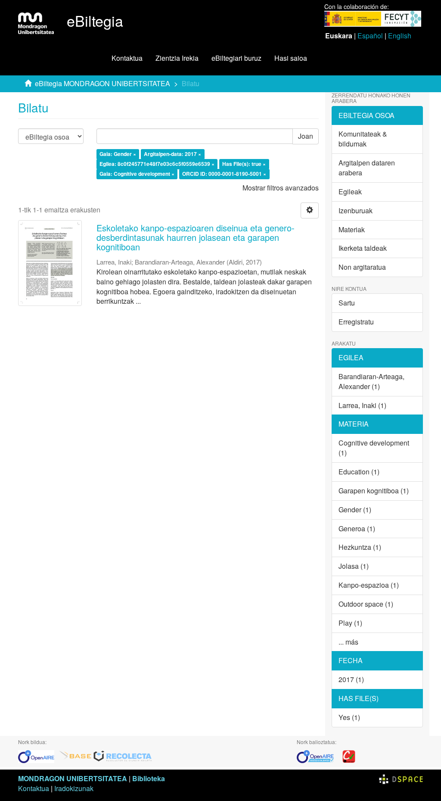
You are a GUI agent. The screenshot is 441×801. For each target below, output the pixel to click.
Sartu (347, 303)
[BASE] (75, 755)
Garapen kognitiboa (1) (374, 491)
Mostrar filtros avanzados (280, 188)
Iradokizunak (73, 788)
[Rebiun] (348, 755)
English (399, 36)
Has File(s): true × (244, 164)
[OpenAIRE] (38, 755)
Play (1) (350, 623)
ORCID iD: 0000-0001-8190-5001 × (224, 174)
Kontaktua (127, 58)
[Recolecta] (122, 755)
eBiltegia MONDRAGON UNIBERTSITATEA (102, 83)
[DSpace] (401, 778)
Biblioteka (148, 778)
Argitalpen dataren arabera (367, 168)
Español (370, 36)
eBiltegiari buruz (236, 58)
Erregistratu (356, 322)
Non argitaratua (362, 267)
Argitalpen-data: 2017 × (172, 154)
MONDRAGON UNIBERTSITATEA (72, 778)
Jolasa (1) (354, 566)
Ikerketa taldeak (363, 248)
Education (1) (359, 472)
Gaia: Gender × (117, 154)
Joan (305, 136)
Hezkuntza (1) (360, 547)
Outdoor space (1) (366, 604)
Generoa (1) (357, 528)
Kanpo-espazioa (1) (369, 585)
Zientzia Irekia (177, 58)
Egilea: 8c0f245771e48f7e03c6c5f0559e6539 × (156, 164)
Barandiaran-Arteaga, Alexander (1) (371, 381)
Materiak (352, 229)
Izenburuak (356, 210)
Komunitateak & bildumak (363, 139)
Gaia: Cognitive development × (136, 174)
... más (348, 642)
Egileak (350, 191)
